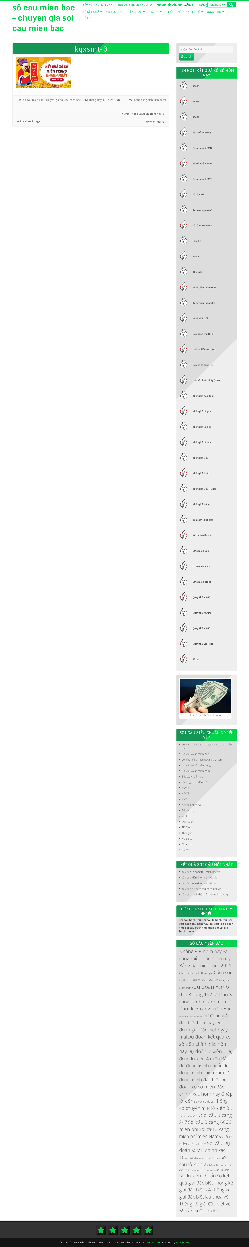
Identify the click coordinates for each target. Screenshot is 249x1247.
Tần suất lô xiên (202, 1210)
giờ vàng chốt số (204, 1101)
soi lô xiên (222, 1170)
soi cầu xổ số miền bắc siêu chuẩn (202, 759)
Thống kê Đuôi (200, 473)
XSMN (176, 5)
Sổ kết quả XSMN (202, 163)
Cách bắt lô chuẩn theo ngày (196, 973)
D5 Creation (152, 1242)
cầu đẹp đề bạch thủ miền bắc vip (201, 889)
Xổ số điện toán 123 (203, 303)
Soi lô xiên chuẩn (197, 1175)
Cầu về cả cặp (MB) (203, 365)
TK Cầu (154, 11)
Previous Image (29, 121)
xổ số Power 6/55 (202, 225)
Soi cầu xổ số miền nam (196, 771)
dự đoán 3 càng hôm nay (190, 1016)
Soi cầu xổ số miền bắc (195, 754)
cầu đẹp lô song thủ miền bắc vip (201, 872)
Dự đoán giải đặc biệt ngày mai (203, 1029)
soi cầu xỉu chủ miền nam (203, 1170)
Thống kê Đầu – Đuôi (204, 489)
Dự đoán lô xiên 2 (207, 1051)
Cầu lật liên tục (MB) (204, 349)
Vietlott (113, 11)
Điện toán (134, 11)
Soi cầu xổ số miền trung (196, 765)
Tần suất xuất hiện (202, 520)
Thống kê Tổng (201, 504)
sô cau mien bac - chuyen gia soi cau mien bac (52, 100)
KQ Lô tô (194, 11)
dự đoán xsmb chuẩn (201, 1065)
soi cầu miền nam (215, 1165)
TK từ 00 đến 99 (201, 535)
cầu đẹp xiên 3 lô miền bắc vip (199, 877)
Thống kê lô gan (201, 411)
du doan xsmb (211, 986)
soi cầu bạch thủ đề (197, 1144)
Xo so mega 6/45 (202, 210)
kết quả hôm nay (201, 132)
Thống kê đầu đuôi (203, 396)
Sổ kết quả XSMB (202, 148)
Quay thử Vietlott (202, 644)
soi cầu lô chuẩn (212, 1158)
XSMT (189, 5)
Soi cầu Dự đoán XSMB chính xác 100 (204, 1150)
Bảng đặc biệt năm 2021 (205, 965)
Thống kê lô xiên (201, 427)
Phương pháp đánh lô (135, 5)
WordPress (183, 1242)
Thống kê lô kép (201, 442)
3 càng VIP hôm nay (200, 951)
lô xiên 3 (220, 1108)
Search (186, 57)
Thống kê (173, 11)
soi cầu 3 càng (194, 1116)
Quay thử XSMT (201, 628)
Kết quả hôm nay (212, 5)
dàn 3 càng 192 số (198, 994)
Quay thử (214, 11)
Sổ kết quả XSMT (202, 179)
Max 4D (196, 256)
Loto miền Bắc (200, 551)
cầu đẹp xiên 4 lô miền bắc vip (199, 883)
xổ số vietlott (199, 194)
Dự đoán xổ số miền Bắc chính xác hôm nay (203, 1086)
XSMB (162, 5)
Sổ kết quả (91, 11)
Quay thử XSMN (201, 613)
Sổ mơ (87, 18)
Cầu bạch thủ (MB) (203, 334)
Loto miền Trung (201, 582)
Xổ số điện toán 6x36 (204, 287)
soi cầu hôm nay (196, 1158)
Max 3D (196, 241)
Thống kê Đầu (200, 458)
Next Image (154, 121)
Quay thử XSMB (201, 597)
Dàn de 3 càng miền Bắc (205, 1008)
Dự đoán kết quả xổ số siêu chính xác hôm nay (205, 1044)
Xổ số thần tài (200, 318)
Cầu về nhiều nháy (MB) (206, 380)
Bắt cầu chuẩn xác (97, 5)
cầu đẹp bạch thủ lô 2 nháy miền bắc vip (205, 894)
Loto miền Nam (201, 566)
